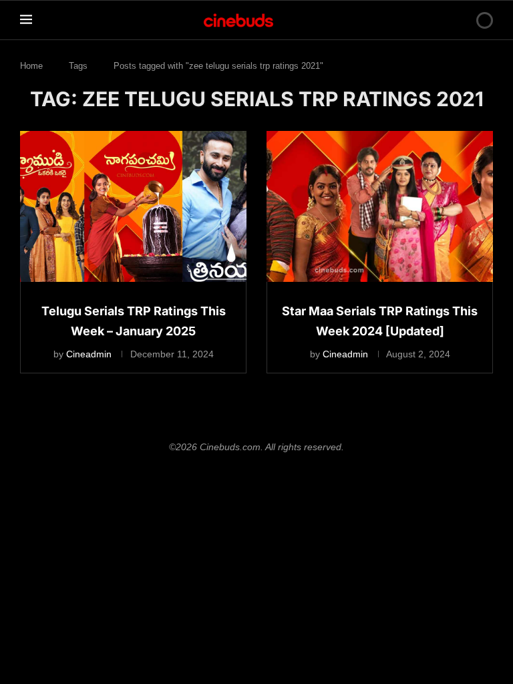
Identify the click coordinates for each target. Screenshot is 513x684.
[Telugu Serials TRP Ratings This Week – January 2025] (133, 206)
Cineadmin (89, 354)
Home (31, 66)
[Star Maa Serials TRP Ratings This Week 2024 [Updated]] (380, 206)
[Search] (461, 20)
